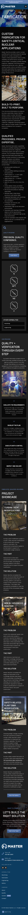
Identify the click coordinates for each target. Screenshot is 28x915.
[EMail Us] (3, 859)
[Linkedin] (6, 868)
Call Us (7, 852)
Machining (4, 875)
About (3, 890)
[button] (26, 6)
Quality (4, 893)
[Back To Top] (3, 912)
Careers (4, 895)
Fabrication (5, 877)
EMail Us (8, 858)
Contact (4, 898)
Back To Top (8, 911)
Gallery (4, 883)
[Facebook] (3, 868)
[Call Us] (3, 853)
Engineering (5, 880)
